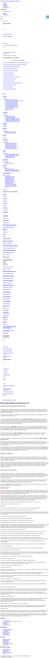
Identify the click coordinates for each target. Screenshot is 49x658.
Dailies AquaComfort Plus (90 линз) (12, 155)
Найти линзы (6, 640)
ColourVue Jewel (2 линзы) (10, 147)
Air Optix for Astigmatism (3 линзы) (12, 119)
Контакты (5, 623)
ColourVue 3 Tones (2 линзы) (11, 143)
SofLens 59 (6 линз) (9, 168)
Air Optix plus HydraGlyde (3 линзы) (12, 120)
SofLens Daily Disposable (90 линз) (12, 170)
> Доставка (5, 370)
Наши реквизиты (6, 624)
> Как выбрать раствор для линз (9, 78)
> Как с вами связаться (7, 86)
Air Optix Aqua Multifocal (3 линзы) (12, 118)
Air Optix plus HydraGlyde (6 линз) (12, 121)
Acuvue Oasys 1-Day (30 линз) (11, 99)
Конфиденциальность (7, 629)
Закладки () (5, 651)
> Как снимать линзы (7, 350)
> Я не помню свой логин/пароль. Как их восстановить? (14, 64)
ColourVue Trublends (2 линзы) (11, 148)
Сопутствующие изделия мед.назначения (9, 327)
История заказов (6, 650)
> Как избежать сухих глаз (8, 391)
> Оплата (5, 372)
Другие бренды (7, 173)
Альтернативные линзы (8, 643)
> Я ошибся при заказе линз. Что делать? (11, 76)
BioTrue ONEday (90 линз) (10, 132)
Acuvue (5, 96)
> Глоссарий (5, 346)
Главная (4, 653)
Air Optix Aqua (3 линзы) (10, 116)
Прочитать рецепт (7, 639)
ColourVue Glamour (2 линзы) (11, 146)
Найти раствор (6, 641)
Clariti (4, 135)
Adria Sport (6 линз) (9, 183)
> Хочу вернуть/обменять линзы (9, 88)
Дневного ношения (8, 241)
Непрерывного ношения (9, 250)
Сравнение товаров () (7, 652)
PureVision (5, 159)
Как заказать (5, 631)
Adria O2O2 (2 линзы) (9, 179)
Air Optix (5, 112)
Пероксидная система (8, 276)
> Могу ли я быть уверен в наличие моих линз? (12, 82)
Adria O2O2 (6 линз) (9, 180)
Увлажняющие (7, 292)
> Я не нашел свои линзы (8, 72)
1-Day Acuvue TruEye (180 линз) (11, 105)
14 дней (5, 198)
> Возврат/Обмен (6, 374)
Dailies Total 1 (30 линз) (10, 156)
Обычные (5, 215)
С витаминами (7, 301)
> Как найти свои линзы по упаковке (10, 70)
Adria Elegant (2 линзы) (10, 176)
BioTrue (5, 128)
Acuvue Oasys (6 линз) (9, 109)
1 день (4, 194)
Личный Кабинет (6, 649)
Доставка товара (6, 632)
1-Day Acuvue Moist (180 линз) (11, 107)
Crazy (4, 234)
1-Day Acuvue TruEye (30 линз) (11, 102)
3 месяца (5, 207)
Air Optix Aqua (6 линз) (10, 117)
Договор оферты (6, 630)
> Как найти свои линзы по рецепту (10, 68)
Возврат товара (6, 634)
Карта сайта (5, 644)
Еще (6, 110)
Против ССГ (6, 306)
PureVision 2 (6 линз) (9, 163)
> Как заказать (6, 368)
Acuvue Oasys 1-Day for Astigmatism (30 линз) (14, 100)
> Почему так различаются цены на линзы (11, 66)
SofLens (5, 165)
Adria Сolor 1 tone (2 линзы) (10, 184)
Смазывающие (7, 296)
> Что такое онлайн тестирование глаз (7, 389)
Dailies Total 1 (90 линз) (10, 157)
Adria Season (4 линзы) (9, 181)
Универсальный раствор (9, 271)
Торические (6, 220)
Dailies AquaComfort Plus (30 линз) (12, 154)
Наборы (5, 322)
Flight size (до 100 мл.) (8, 285)
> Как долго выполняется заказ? (9, 84)
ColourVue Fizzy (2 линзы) (10, 145)
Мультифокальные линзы (9, 225)
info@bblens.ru (6, 622)
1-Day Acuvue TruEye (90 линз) (11, 103)
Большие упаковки (8, 280)
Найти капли (5, 642)
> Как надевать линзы (7, 348)
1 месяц (5, 203)
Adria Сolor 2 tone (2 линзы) (10, 185)
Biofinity (5, 123)
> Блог (4, 383)
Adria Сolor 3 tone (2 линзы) (10, 186)
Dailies (4, 150)
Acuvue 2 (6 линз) (8, 108)
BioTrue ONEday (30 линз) (10, 131)
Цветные (5, 229)
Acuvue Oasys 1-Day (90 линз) (11, 101)
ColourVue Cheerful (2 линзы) (11, 144)
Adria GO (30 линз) (9, 178)
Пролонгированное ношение (10, 245)
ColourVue (5, 139)
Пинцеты (5, 317)
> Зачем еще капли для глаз (8, 80)
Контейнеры (6, 312)
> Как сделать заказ (7, 34)
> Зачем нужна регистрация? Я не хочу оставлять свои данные (15, 62)
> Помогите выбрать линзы (8, 74)
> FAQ (4, 376)
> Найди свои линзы (7, 36)
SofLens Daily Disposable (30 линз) (12, 169)
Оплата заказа (6, 633)
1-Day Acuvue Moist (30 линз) (11, 106)
